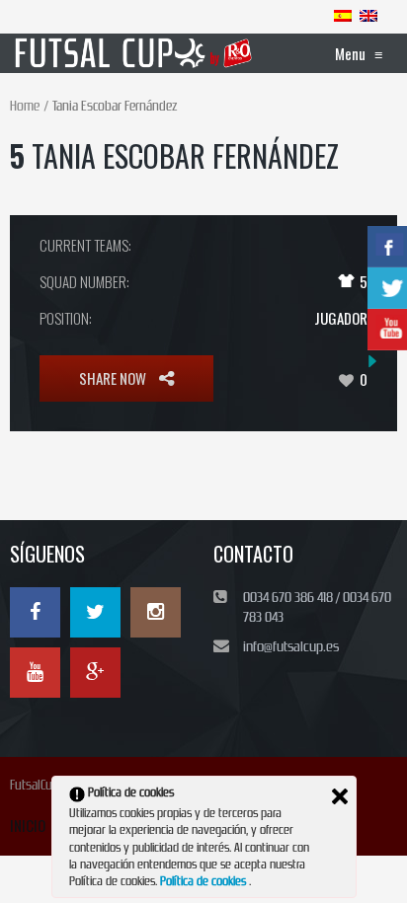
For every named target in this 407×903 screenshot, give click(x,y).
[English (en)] (368, 15)
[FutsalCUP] (134, 53)
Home (25, 106)
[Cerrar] (340, 796)
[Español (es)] (343, 15)
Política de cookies (204, 881)
